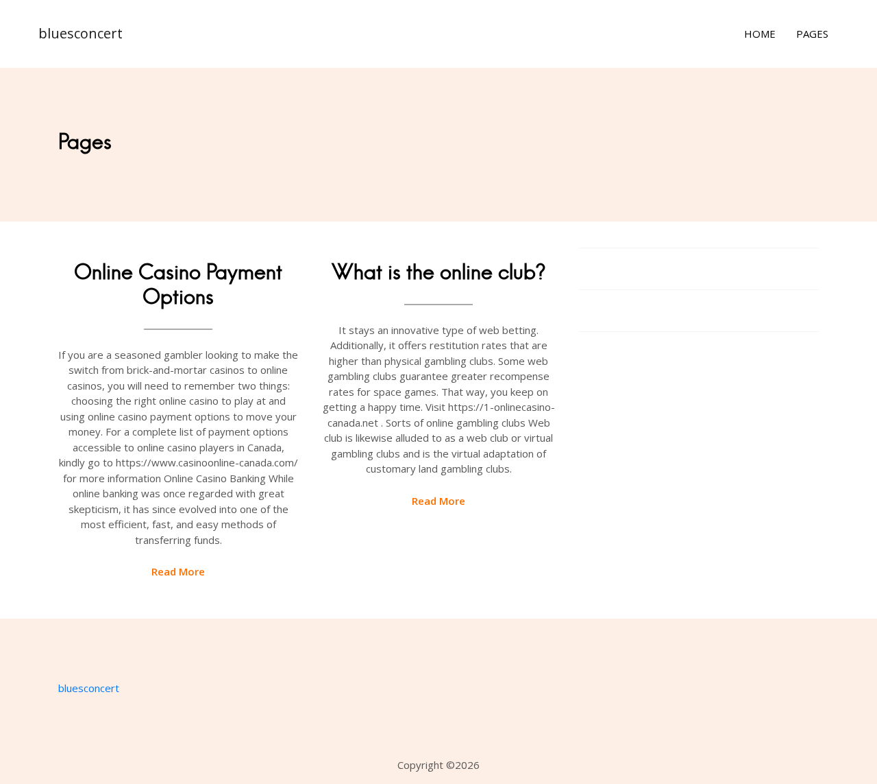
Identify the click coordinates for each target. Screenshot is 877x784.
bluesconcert (80, 33)
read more (178, 571)
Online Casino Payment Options (178, 284)
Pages (812, 33)
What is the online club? (438, 272)
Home (760, 33)
